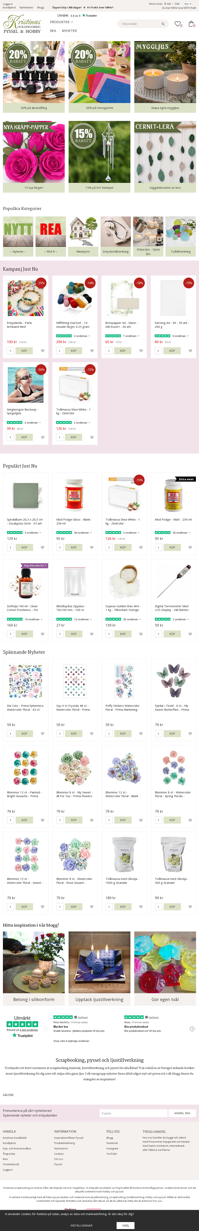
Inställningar (81, 1225)
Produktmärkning (64, 1143)
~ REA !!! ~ (50, 251)
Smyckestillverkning (116, 251)
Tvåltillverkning (181, 251)
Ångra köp (9, 1153)
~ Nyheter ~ (18, 251)
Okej (125, 1225)
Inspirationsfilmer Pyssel (68, 1137)
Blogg (40, 7)
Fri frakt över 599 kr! (100, 7)
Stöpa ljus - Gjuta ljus (148, 251)
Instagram (112, 1148)
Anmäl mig (182, 1113)
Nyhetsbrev (26, 7)
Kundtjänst (9, 7)
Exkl (177, 3)
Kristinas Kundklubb (15, 1137)
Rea (53, 30)
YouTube (111, 1153)
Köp (24, 350)
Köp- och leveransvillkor (17, 1148)
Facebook (112, 1143)
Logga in (8, 4)
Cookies (59, 1153)
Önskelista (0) (11, 1164)
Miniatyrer (83, 251)
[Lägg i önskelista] (43, 351)
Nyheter (69, 30)
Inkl (169, 3)
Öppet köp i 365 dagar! (67, 7)
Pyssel (58, 1164)
